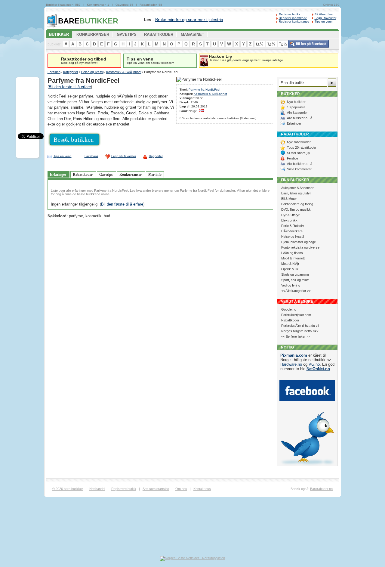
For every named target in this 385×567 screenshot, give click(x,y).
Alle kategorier (297, 112)
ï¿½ (259, 44)
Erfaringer (58, 174)
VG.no (314, 364)
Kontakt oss (202, 489)
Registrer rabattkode (293, 18)
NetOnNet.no (318, 369)
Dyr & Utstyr (290, 215)
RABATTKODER (158, 34)
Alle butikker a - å (299, 118)
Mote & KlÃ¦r (290, 263)
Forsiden (54, 72)
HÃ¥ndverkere (292, 231)
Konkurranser (131, 174)
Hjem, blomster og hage (298, 242)
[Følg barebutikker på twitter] (307, 464)
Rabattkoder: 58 (151, 4)
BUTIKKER (88, 21)
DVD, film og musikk (296, 209)
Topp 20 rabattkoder (301, 147)
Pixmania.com (293, 355)
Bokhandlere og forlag (297, 204)
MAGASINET (192, 34)
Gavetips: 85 (124, 4)
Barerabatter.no (321, 489)
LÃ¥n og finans (292, 253)
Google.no (288, 309)
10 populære (296, 107)
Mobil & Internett (293, 258)
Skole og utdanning (295, 274)
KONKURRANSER (92, 34)
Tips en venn (324, 21)
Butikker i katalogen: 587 (63, 4)
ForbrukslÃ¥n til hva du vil (300, 325)
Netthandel (97, 489)
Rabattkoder (83, 174)
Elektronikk (289, 220)
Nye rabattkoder (299, 142)
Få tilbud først (324, 14)
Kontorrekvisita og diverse (300, 247)
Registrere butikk (123, 489)
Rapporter (156, 156)
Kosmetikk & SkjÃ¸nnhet (123, 72)
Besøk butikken (74, 139)
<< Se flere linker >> (295, 336)
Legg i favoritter (325, 18)
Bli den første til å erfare (70, 87)
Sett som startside (156, 489)
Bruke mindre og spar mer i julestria (189, 19)
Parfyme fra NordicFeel (204, 89)
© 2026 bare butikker (67, 489)
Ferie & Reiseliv (292, 226)
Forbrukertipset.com (296, 315)
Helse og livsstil (92, 72)
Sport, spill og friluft (295, 280)
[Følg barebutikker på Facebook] (308, 46)
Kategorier (70, 72)
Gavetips (106, 174)
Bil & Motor (289, 198)
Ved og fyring (290, 285)
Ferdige (292, 158)
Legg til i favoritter (123, 156)
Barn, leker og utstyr (296, 193)
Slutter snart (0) (298, 153)
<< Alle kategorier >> (296, 291)
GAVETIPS (127, 34)
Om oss (181, 489)
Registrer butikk (289, 14)
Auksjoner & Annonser (297, 188)
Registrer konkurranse (294, 21)
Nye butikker (296, 102)
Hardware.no (291, 364)
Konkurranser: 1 (98, 4)
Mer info (155, 174)
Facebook (91, 156)
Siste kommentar (299, 169)
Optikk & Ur (289, 269)
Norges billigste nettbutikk (300, 331)
